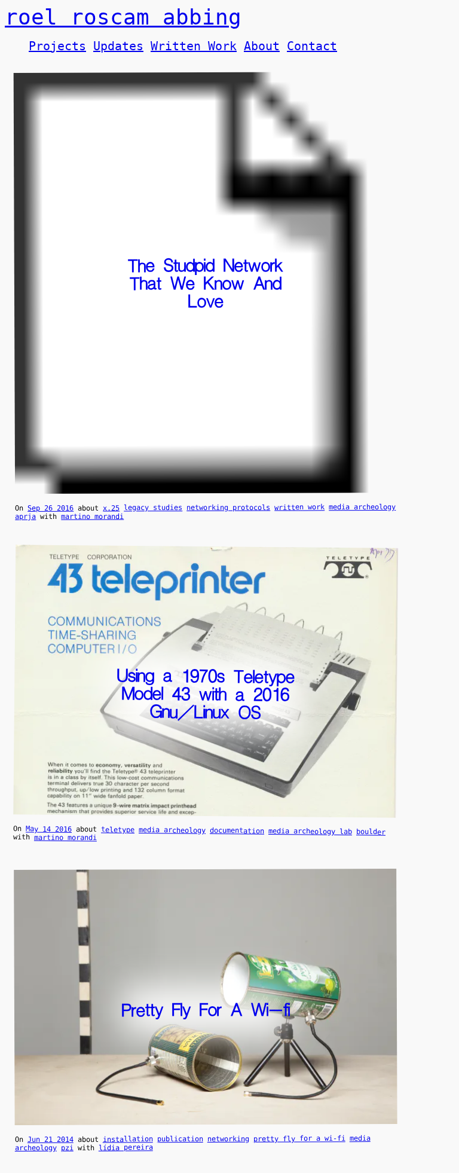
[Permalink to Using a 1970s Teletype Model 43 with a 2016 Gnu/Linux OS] (204, 812)
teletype (117, 829)
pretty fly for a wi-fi (299, 1138)
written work (299, 507)
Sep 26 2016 (50, 508)
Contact (312, 46)
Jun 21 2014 (50, 1139)
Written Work (194, 46)
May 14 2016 (49, 828)
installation (128, 1139)
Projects (57, 46)
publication (180, 1139)
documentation (237, 830)
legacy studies (153, 507)
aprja (25, 516)
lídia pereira (126, 1147)
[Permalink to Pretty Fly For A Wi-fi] (206, 1120)
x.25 (111, 508)
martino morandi (92, 516)
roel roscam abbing (123, 17)
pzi (67, 1148)
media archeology (362, 507)
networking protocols (228, 507)
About (262, 46)
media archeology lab (310, 831)
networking (228, 1139)
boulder (370, 831)
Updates (118, 46)
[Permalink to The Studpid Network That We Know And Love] (206, 489)
